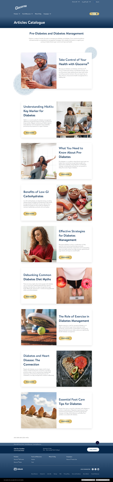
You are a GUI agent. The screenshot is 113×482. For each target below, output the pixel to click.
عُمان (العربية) (85, 2)
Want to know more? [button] (103, 480)
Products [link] (16, 14)
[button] (94, 2)
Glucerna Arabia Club (71, 459)
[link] (19, 444)
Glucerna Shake (18, 462)
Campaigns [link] (46, 14)
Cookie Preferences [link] (95, 474)
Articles (33, 459)
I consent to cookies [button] (88, 480)
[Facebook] (93, 469)
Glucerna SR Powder (19, 459)
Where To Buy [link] (38, 14)
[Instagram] (95, 469)
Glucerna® (74, 2)
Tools (32, 462)
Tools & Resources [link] (26, 14)
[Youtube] (98, 469)
